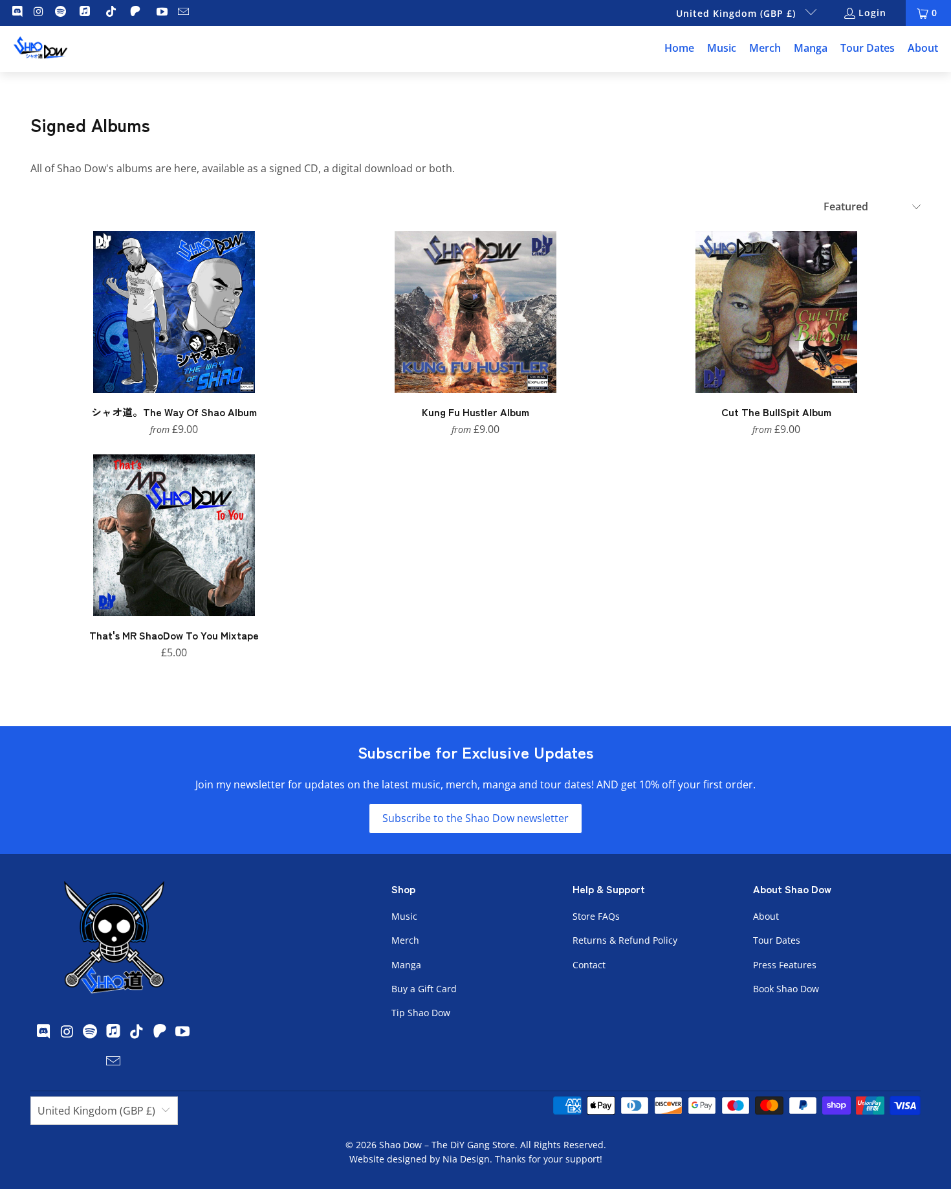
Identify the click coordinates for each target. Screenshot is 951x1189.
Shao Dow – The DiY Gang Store (447, 1145)
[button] (721, 48)
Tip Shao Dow (420, 1012)
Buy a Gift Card (424, 989)
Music (404, 916)
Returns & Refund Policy (625, 940)
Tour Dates (776, 940)
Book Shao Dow (786, 989)
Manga (406, 965)
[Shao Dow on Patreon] (137, 12)
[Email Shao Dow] (183, 12)
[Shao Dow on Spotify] (59, 12)
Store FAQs (596, 916)
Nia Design (466, 1159)
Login (872, 12)
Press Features (784, 965)
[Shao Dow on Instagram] (38, 12)
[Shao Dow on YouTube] (161, 12)
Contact (589, 965)
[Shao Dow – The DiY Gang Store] (40, 48)
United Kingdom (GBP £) (737, 13)
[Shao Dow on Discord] (16, 12)
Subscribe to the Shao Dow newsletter (475, 818)
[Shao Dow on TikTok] (110, 12)
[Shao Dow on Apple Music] (86, 12)
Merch (405, 940)
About (766, 916)
